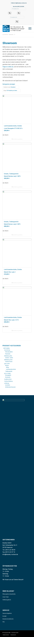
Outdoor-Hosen (8, 361)
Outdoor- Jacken (9, 357)
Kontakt (4, 616)
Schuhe (7, 365)
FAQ (4, 621)
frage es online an (8, 67)
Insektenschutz (8, 379)
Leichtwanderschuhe (11, 369)
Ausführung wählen (17, 139)
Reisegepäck (8, 375)
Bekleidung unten (8, 359)
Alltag (7, 367)
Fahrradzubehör (9, 351)
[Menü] (29, 28)
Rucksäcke (7, 377)
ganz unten (7, 363)
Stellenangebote (7, 599)
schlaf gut (6, 383)
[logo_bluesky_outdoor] (14, 28)
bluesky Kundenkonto (8, 619)
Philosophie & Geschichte (9, 594)
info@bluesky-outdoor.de (10, 554)
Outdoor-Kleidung (8, 381)
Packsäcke (7, 354)
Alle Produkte (6, 348)
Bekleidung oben (8, 356)
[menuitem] (29, 28)
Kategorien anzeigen (9, 84)
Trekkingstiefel (8, 371)
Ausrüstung (7, 350)
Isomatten (7, 385)
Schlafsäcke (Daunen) (10, 387)
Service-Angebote (7, 613)
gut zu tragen (7, 373)
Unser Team (6, 597)
